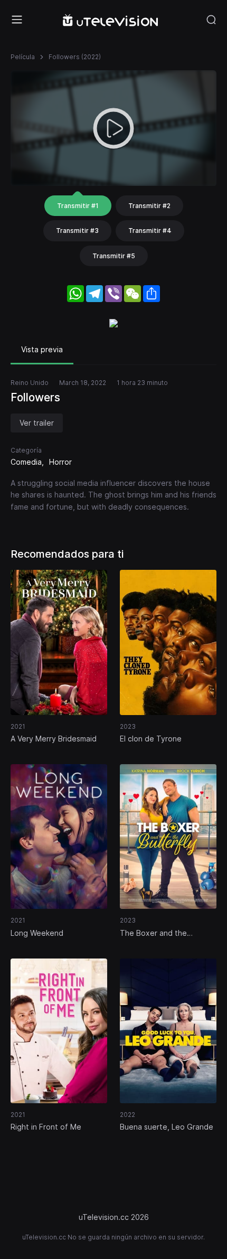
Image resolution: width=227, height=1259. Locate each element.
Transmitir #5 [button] (113, 256)
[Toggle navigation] (17, 19)
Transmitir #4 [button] (150, 230)
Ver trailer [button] (37, 422)
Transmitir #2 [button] (149, 206)
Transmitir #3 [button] (77, 230)
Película (23, 57)
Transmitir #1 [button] (78, 206)
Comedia (26, 461)
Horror (60, 461)
